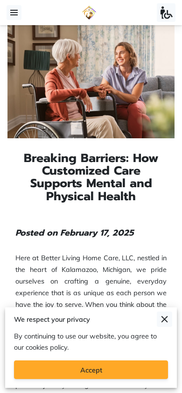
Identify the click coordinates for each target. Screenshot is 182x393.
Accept (91, 370)
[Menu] (14, 12)
